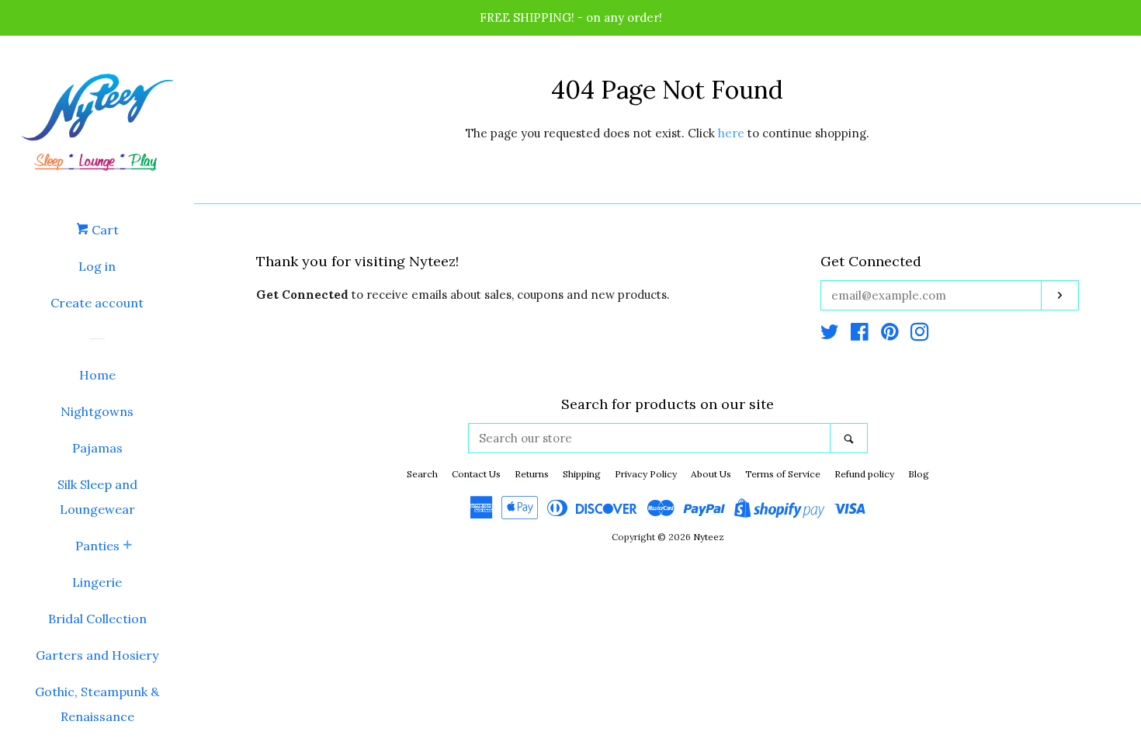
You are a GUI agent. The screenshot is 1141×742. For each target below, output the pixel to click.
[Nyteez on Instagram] (919, 335)
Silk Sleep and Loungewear (97, 497)
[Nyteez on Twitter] (829, 335)
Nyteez (708, 537)
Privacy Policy (646, 474)
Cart (103, 230)
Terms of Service (782, 474)
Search (422, 474)
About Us (711, 474)
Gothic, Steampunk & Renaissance (97, 704)
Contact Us (476, 474)
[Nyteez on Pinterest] (890, 335)
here (731, 133)
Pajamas (97, 448)
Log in (97, 266)
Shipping (582, 474)
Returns (532, 474)
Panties (97, 545)
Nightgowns (97, 411)
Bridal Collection (97, 618)
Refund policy (864, 474)
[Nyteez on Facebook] (859, 335)
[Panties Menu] (127, 546)
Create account (97, 302)
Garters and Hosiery (97, 655)
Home (97, 375)
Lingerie (97, 582)
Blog (918, 474)
